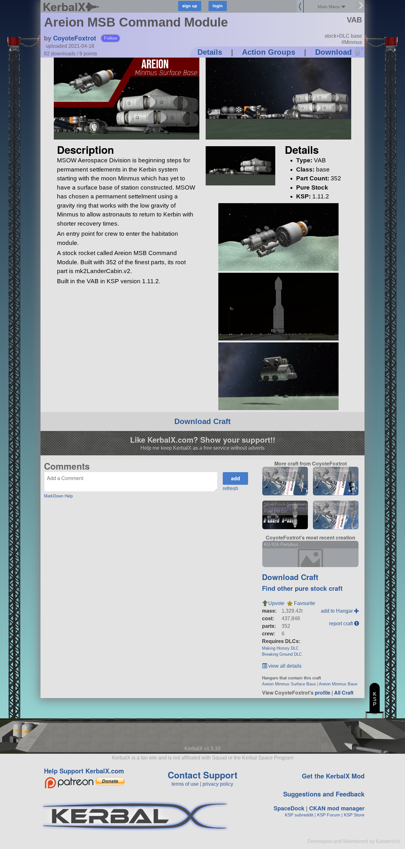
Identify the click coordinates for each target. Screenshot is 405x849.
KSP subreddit (299, 814)
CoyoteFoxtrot (74, 37)
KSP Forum (328, 814)
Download (333, 52)
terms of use (185, 784)
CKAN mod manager (336, 808)
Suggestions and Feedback (323, 793)
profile (322, 692)
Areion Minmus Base (338, 684)
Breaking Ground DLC (282, 654)
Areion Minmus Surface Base (289, 684)
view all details (284, 666)
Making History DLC (280, 648)
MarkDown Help (58, 496)
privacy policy (217, 784)
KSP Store (354, 814)
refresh (230, 488)
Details (209, 52)
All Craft (343, 692)
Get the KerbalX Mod (333, 775)
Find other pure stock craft (302, 588)
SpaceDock (289, 808)
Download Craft (202, 421)
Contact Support (202, 774)
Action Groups (268, 52)
